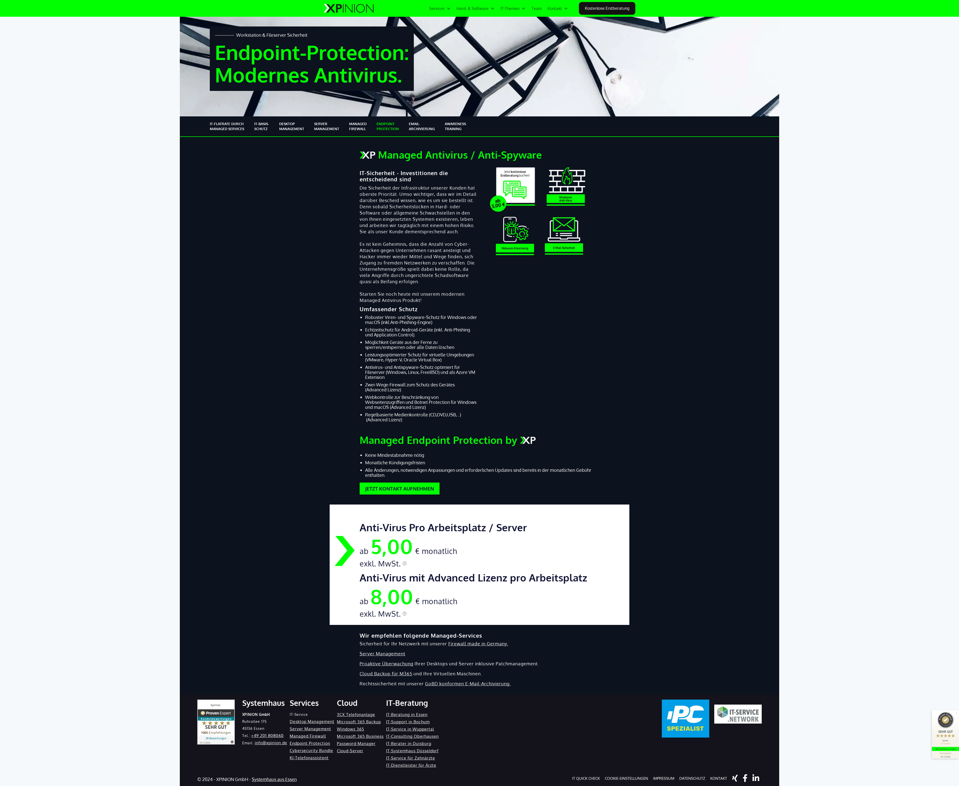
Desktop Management (312, 721)
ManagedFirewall (358, 126)
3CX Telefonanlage (356, 714)
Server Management (382, 653)
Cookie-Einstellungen (626, 778)
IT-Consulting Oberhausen (412, 736)
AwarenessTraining (455, 126)
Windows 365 (350, 729)
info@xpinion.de (271, 742)
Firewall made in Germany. (478, 643)
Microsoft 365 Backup (359, 721)
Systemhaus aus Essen (274, 779)
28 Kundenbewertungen (945, 749)
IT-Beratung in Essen (407, 714)
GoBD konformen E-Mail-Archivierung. (468, 683)
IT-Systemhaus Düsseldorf (412, 750)
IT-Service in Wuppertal (410, 729)
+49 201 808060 (267, 735)
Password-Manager (356, 743)
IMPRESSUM (663, 778)
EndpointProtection (388, 126)
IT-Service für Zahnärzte (410, 758)
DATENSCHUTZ (692, 778)
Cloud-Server (350, 750)
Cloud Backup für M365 (386, 673)
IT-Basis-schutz (261, 126)
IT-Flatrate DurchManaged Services (227, 126)
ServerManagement (326, 126)
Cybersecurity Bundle (311, 750)
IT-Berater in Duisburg (408, 743)
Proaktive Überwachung (386, 663)
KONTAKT (718, 778)
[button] (440, 8)
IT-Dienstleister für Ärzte (411, 765)
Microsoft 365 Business (360, 736)
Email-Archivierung (422, 126)
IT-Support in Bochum (408, 721)
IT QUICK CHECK (586, 778)
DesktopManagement (291, 126)
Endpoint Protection (310, 743)
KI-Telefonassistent (309, 757)
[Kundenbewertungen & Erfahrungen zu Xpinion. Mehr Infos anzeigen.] (216, 722)
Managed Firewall (308, 736)
